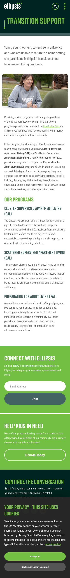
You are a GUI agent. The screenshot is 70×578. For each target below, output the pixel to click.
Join (35, 398)
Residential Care (51, 126)
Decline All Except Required (35, 567)
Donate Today (35, 455)
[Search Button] (55, 6)
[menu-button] (65, 6)
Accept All (35, 556)
